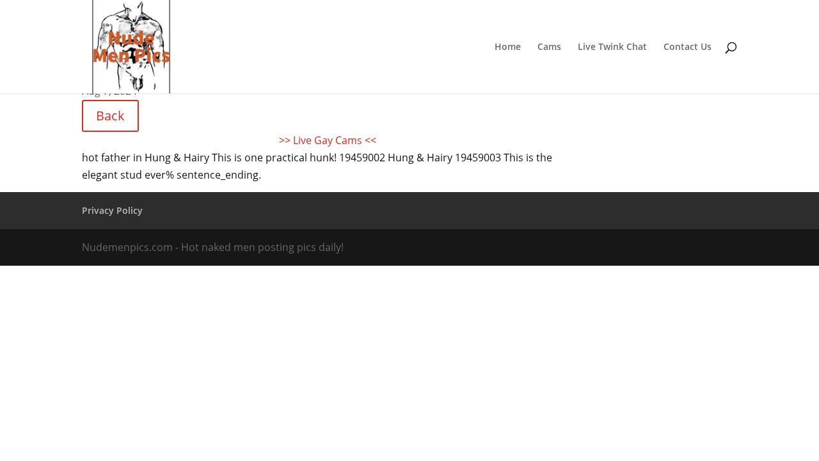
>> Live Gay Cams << (327, 140)
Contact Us (688, 47)
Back (110, 115)
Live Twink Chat (612, 47)
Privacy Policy (112, 210)
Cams (549, 47)
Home (508, 47)
